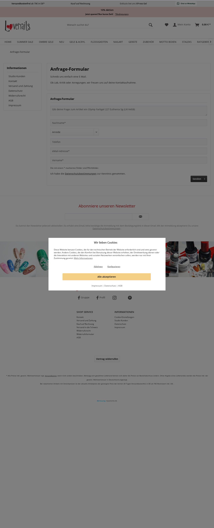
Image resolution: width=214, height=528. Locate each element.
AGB (120, 285)
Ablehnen (98, 266)
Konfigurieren (114, 266)
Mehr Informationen (83, 258)
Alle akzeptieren (106, 276)
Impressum (97, 285)
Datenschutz (110, 285)
